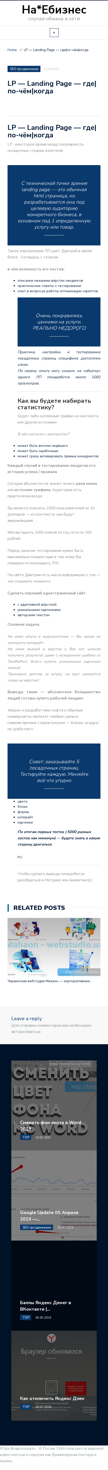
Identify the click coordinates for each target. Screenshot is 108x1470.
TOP (26, 1137)
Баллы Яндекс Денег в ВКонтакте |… (45, 1306)
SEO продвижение (24, 69)
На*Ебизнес (54, 10)
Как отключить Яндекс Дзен (52, 1398)
